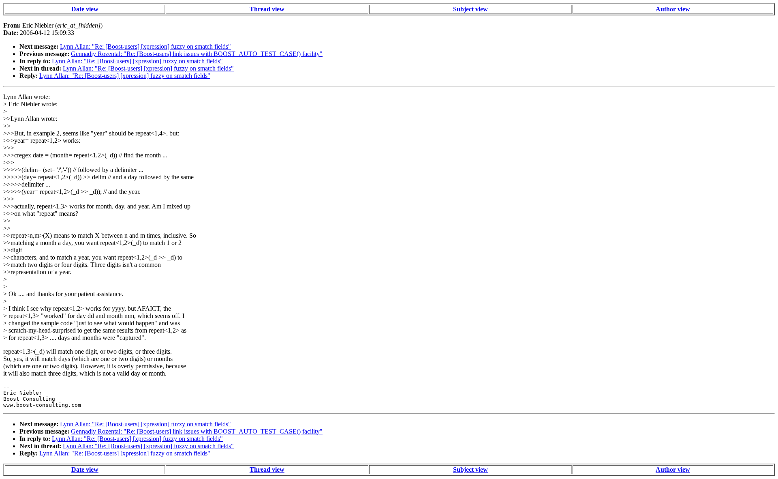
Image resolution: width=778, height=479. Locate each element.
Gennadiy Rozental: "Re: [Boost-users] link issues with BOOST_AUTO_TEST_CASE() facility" (197, 53)
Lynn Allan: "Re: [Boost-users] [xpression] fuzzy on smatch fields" (145, 46)
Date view (84, 9)
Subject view (470, 9)
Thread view (267, 9)
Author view (673, 9)
